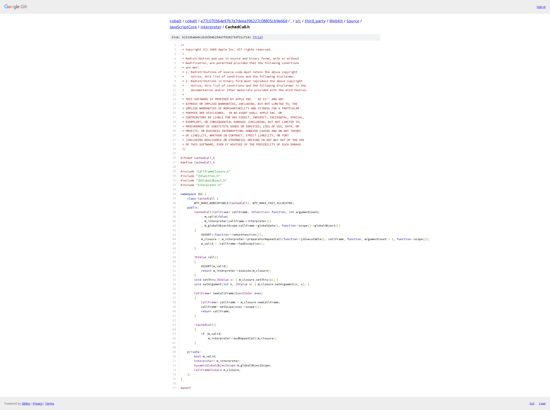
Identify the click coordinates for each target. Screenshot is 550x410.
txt (532, 403)
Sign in (541, 7)
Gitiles (26, 403)
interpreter (211, 26)
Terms (49, 403)
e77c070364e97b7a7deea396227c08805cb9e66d (244, 20)
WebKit (336, 20)
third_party (315, 20)
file (257, 37)
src (298, 20)
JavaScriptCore (183, 26)
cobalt (176, 20)
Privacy (38, 403)
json (542, 403)
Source (353, 20)
